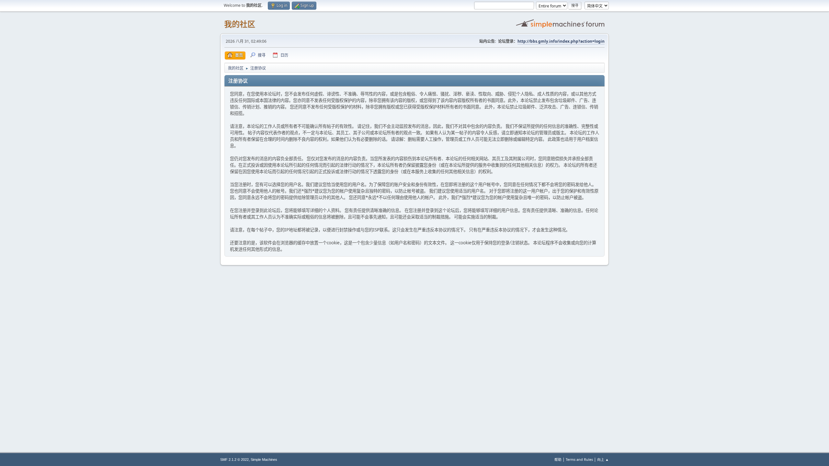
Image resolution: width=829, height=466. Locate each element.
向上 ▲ (603, 459)
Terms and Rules (579, 459)
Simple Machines (264, 459)
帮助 (558, 459)
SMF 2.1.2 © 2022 (234, 459)
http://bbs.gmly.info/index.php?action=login (561, 41)
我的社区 (239, 24)
